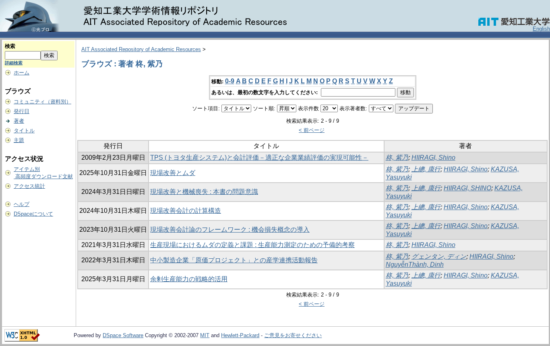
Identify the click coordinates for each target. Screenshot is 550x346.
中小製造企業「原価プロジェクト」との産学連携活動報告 (234, 260)
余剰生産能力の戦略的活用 (188, 279)
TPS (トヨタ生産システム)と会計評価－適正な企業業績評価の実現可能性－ (259, 157)
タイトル (24, 131)
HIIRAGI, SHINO (467, 188)
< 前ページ (312, 130)
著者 (19, 121)
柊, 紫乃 (397, 157)
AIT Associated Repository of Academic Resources (141, 49)
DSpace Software (123, 335)
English (541, 29)
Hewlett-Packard (240, 335)
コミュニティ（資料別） (42, 102)
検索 (10, 46)
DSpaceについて (33, 214)
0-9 (229, 81)
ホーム (21, 73)
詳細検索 (14, 62)
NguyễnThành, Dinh (415, 264)
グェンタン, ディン (438, 256)
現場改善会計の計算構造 (185, 210)
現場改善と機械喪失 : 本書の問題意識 (204, 191)
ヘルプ (21, 204)
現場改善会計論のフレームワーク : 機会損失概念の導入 (230, 229)
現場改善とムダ (172, 172)
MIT (204, 335)
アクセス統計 (29, 186)
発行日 (21, 111)
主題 (19, 140)
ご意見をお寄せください (293, 335)
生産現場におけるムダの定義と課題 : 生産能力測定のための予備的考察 (252, 244)
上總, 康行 (425, 169)
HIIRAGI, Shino (433, 157)
